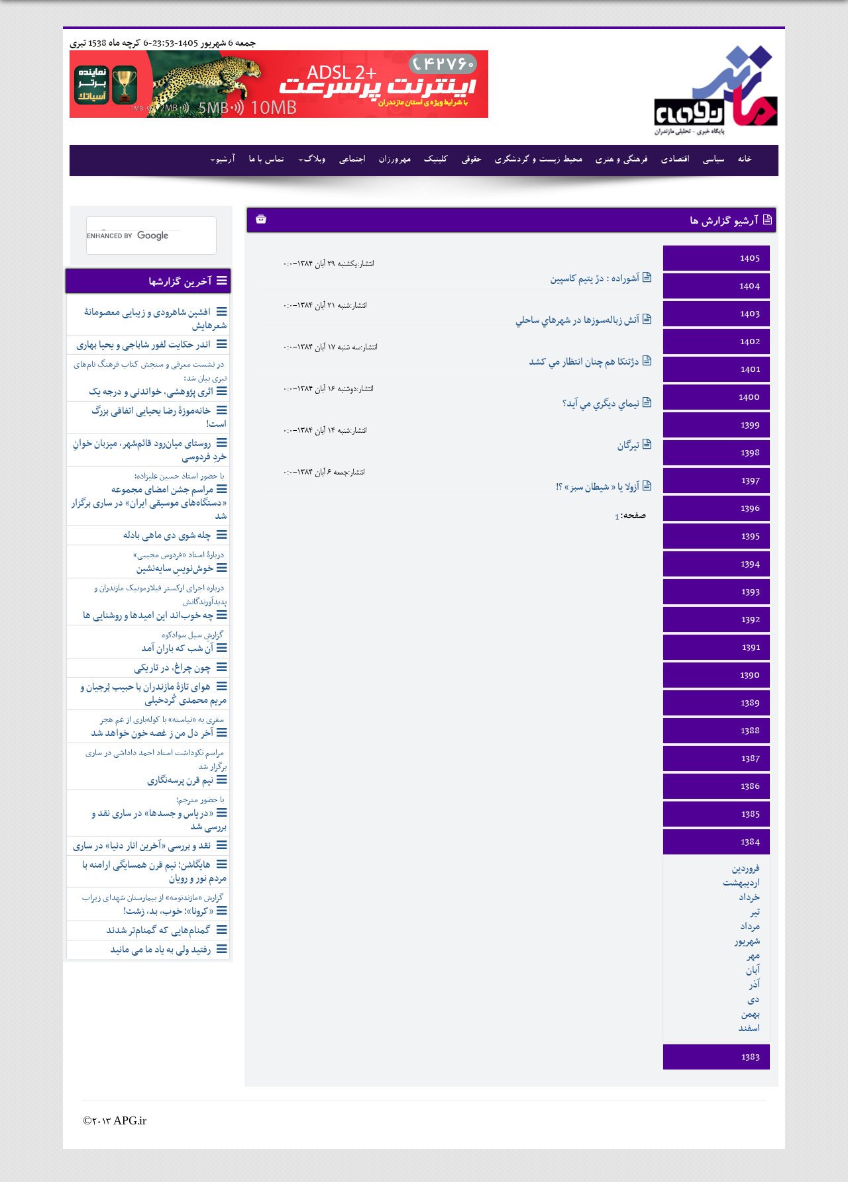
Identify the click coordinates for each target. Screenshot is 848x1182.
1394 (750, 563)
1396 (750, 508)
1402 (750, 341)
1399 (750, 424)
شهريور (747, 941)
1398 (750, 452)
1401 (750, 369)
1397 (750, 480)
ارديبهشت (741, 882)
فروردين (746, 868)
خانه (744, 160)
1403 (750, 313)
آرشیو (225, 160)
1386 (750, 786)
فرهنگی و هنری (621, 160)
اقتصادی (675, 160)
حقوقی (471, 160)
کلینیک (435, 160)
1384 (750, 841)
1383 (750, 1057)
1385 (750, 814)
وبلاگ (314, 160)
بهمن (750, 1014)
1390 (750, 675)
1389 (750, 702)
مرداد (750, 926)
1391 (751, 647)
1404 (749, 286)
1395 (750, 536)
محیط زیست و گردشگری (538, 160)
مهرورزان (394, 160)
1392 (750, 619)
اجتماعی (352, 160)
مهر (753, 955)
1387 (750, 758)
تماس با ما (266, 160)
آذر (754, 984)
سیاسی (713, 160)
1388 (750, 730)
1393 (750, 591)
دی (753, 999)
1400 (749, 397)
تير (754, 912)
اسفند (749, 1028)
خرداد (749, 897)
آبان (753, 970)
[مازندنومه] (713, 88)
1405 (750, 258)
